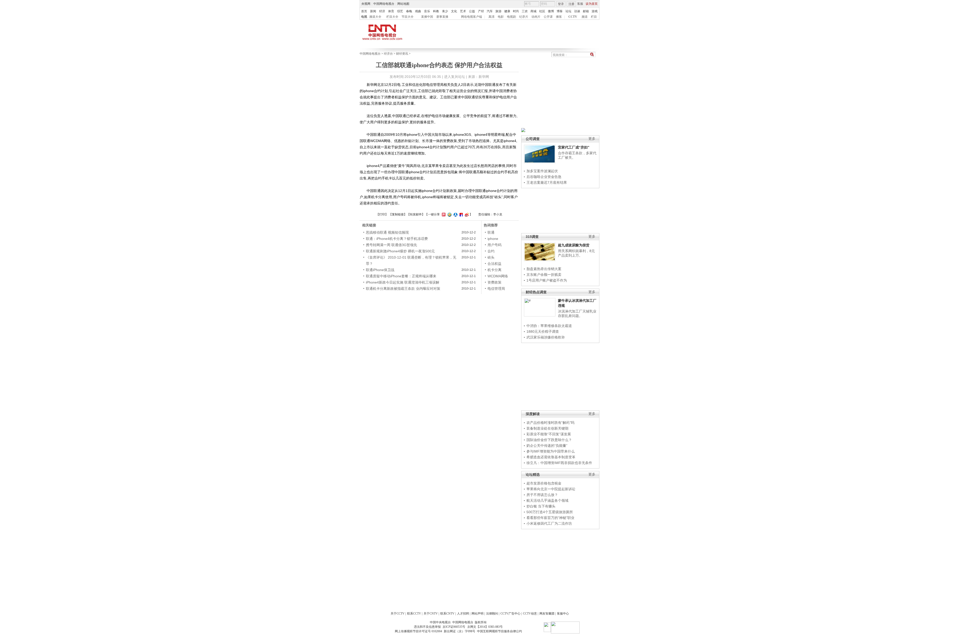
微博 (551, 11)
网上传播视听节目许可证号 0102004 (418, 631)
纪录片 (523, 16)
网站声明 (477, 613)
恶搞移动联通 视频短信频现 (387, 232)
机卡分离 (494, 270)
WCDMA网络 (497, 276)
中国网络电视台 (383, 3)
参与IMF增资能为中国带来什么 (550, 451)
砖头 (490, 257)
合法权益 (494, 264)
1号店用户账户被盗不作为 (546, 280)
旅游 (498, 11)
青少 (445, 11)
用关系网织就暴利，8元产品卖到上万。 (576, 253)
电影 (501, 16)
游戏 (595, 11)
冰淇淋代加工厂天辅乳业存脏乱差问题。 (577, 313)
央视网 (365, 3)
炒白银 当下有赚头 (540, 506)
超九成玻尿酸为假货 (573, 245)
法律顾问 (492, 613)
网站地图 (403, 3)
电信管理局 (496, 289)
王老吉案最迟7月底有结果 (546, 182)
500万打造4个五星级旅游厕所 (549, 512)
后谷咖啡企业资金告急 (543, 177)
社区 (542, 11)
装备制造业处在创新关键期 (547, 428)
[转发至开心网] (443, 214)
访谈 (577, 11)
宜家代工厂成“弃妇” (573, 147)
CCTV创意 (530, 613)
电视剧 (511, 16)
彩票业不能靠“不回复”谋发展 (548, 434)
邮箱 (586, 11)
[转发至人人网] (455, 214)
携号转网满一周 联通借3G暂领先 (391, 245)
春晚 (409, 11)
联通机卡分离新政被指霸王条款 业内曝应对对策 (403, 289)
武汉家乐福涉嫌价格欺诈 (545, 337)
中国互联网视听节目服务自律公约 (499, 631)
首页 (364, 11)
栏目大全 (392, 16)
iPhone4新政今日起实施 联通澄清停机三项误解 (402, 282)
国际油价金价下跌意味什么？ (549, 440)
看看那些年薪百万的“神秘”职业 (550, 518)
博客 (560, 11)
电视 (364, 16)
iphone (492, 239)
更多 (591, 139)
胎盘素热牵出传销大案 (543, 269)
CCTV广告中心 (510, 613)
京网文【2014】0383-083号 (485, 627)
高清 (491, 16)
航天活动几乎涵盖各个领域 (547, 500)
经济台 (388, 53)
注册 (571, 4)
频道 (585, 16)
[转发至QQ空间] (449, 214)
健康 (507, 11)
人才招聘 (463, 613)
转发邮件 (416, 214)
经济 (382, 11)
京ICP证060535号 (454, 627)
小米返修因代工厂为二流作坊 (549, 523)
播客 (559, 16)
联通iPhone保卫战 (380, 270)
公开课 (548, 16)
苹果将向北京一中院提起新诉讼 (550, 489)
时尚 (516, 11)
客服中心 (563, 613)
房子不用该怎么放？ (542, 495)
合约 (490, 251)
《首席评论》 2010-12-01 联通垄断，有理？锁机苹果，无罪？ (411, 260)
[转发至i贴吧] (460, 214)
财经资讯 (402, 53)
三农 (525, 11)
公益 (472, 11)
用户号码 (494, 245)
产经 (481, 11)
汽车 (490, 11)
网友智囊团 (546, 613)
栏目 (594, 16)
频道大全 (375, 16)
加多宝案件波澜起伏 (542, 171)
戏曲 (418, 11)
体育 (391, 11)
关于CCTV (398, 613)
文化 (454, 11)
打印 (382, 214)
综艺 (400, 11)
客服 (580, 3)
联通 (490, 232)
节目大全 (408, 16)
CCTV (572, 16)
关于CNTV (431, 613)
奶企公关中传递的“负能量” (546, 446)
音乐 (427, 11)
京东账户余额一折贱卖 (543, 275)
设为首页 (592, 3)
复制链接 (398, 214)
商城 (533, 11)
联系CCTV (414, 613)
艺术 (463, 11)
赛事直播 (442, 16)
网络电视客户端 (471, 16)
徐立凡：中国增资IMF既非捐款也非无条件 (559, 463)
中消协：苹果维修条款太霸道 (549, 326)
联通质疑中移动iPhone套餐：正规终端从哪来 (401, 276)
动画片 (535, 16)
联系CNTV (447, 613)
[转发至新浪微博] (466, 214)
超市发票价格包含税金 (543, 483)
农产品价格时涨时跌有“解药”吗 (550, 423)
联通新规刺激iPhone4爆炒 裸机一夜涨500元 (400, 251)
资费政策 (494, 282)
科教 (436, 11)
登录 (561, 4)
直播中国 (427, 16)
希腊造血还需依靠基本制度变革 (550, 457)
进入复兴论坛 (454, 77)
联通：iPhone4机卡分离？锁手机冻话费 (397, 239)
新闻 (373, 11)
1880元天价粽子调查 (542, 331)
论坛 (568, 11)
